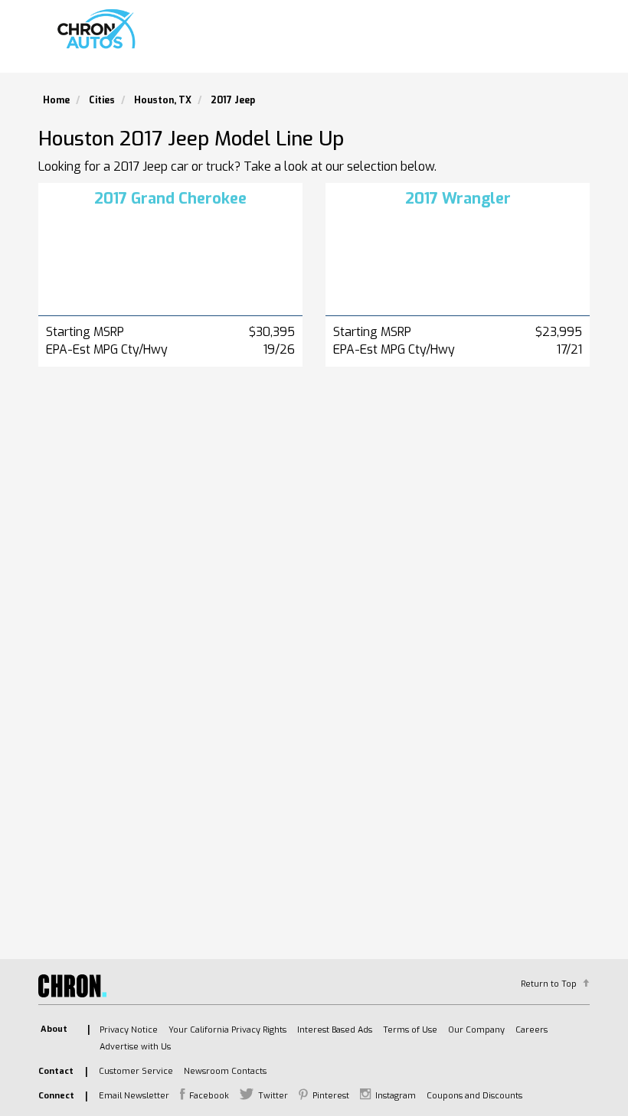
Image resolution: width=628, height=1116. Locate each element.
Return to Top (549, 984)
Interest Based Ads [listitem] (334, 1030)
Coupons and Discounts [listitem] (474, 1095)
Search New (264, 42)
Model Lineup (541, 42)
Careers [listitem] (531, 1030)
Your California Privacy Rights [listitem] (227, 1030)
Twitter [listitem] (273, 1095)
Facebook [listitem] (209, 1095)
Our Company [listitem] (476, 1030)
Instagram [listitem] (395, 1095)
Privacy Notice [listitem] (129, 1030)
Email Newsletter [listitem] (134, 1095)
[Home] (98, 29)
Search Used (353, 42)
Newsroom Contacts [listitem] (225, 1071)
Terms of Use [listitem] (410, 1030)
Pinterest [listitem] (330, 1095)
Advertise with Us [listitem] (135, 1046)
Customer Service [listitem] (136, 1071)
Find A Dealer (446, 42)
